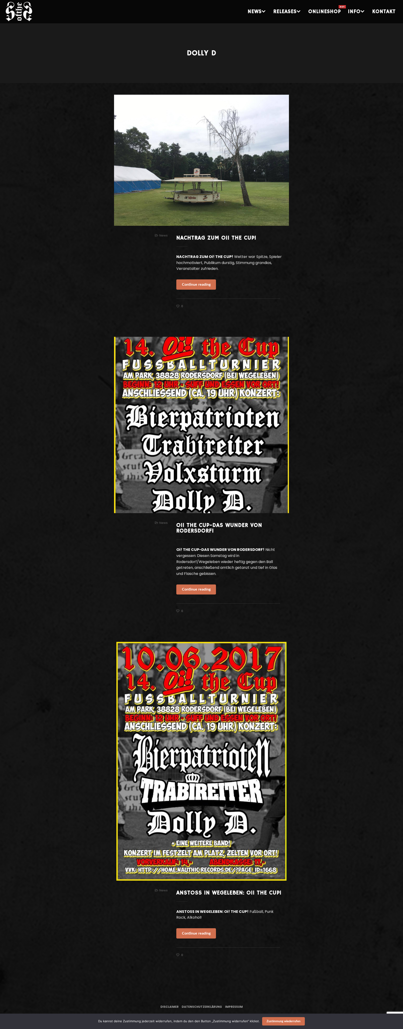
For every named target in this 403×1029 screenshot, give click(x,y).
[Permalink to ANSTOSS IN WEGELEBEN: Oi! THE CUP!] (201, 761)
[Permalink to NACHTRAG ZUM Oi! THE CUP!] (201, 160)
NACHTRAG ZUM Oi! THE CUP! (216, 237)
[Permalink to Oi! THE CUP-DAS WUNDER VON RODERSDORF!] (201, 425)
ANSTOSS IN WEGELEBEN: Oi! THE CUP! (228, 892)
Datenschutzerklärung (202, 1007)
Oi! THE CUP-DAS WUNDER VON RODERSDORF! (219, 528)
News (163, 235)
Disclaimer (169, 1007)
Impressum (234, 1007)
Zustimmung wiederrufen (283, 1021)
